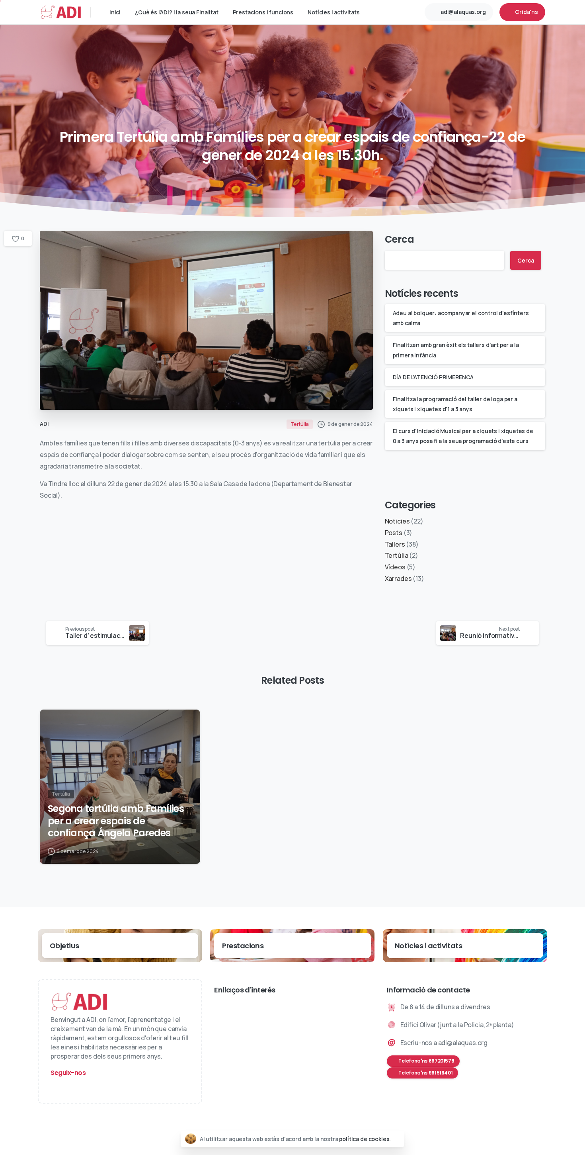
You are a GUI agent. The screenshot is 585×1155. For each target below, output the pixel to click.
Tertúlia (396, 555)
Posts (393, 532)
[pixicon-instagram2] (58, 1087)
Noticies (397, 521)
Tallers (395, 544)
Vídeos (395, 567)
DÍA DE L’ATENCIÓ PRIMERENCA (433, 377)
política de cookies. (365, 1139)
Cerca (399, 239)
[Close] (397, 1139)
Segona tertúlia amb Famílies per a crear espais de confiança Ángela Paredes (116, 821)
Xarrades (398, 578)
